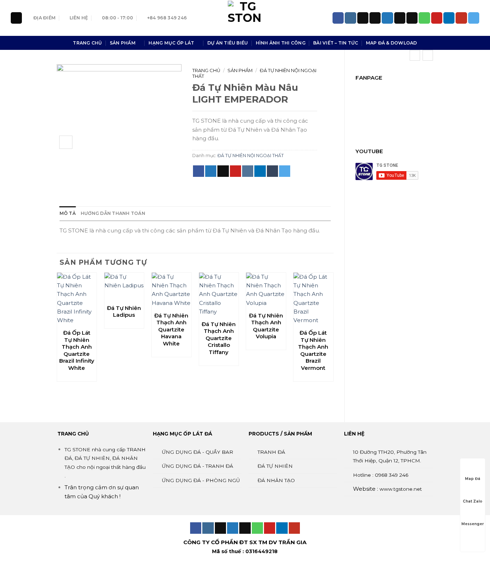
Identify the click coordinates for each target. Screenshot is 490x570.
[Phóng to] (65, 142)
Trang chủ (206, 70)
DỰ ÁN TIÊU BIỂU (227, 43)
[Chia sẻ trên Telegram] (284, 171)
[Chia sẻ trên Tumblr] (272, 171)
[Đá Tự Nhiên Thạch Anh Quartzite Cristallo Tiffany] (219, 294)
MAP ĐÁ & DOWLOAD (391, 43)
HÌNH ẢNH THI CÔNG (281, 43)
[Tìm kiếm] (16, 17)
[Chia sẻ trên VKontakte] (247, 171)
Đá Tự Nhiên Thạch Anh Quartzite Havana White (171, 329)
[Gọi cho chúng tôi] (424, 18)
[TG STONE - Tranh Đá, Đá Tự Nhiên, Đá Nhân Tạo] (245, 18)
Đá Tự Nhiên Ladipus (124, 312)
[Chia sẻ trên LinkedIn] (259, 171)
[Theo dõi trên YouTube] (461, 18)
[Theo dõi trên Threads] (399, 18)
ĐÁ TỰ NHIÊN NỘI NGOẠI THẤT (250, 155)
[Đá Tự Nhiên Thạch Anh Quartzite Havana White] (171, 290)
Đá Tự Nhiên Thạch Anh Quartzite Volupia (266, 326)
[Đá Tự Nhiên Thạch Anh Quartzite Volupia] (266, 290)
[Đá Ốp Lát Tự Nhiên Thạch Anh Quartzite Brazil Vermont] (313, 299)
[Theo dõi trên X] (375, 18)
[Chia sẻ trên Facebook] (198, 171)
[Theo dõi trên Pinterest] (436, 18)
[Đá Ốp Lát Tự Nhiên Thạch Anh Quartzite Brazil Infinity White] (76, 299)
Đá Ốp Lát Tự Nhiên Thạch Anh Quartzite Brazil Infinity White (76, 350)
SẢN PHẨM (123, 43)
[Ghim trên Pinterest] (235, 171)
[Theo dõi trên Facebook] (338, 18)
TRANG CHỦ (87, 43)
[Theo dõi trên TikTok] (362, 18)
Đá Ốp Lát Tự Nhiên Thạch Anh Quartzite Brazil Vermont (313, 350)
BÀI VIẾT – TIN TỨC (335, 43)
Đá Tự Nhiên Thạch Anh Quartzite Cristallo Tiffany (219, 338)
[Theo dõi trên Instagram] (350, 18)
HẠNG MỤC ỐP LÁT (171, 43)
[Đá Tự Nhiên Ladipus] (124, 286)
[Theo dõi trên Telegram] (473, 18)
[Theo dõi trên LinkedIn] (448, 18)
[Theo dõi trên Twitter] (387, 18)
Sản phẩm (240, 70)
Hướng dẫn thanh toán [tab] (113, 213)
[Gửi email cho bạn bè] (222, 171)
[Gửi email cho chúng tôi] (412, 18)
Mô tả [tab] (68, 213)
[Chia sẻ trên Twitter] (210, 171)
